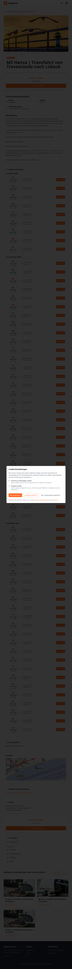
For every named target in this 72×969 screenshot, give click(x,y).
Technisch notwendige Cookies (21, 481)
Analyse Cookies (16, 486)
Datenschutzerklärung (41, 500)
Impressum (54, 500)
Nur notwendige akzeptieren (50, 495)
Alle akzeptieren (15, 495)
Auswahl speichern (31, 495)
